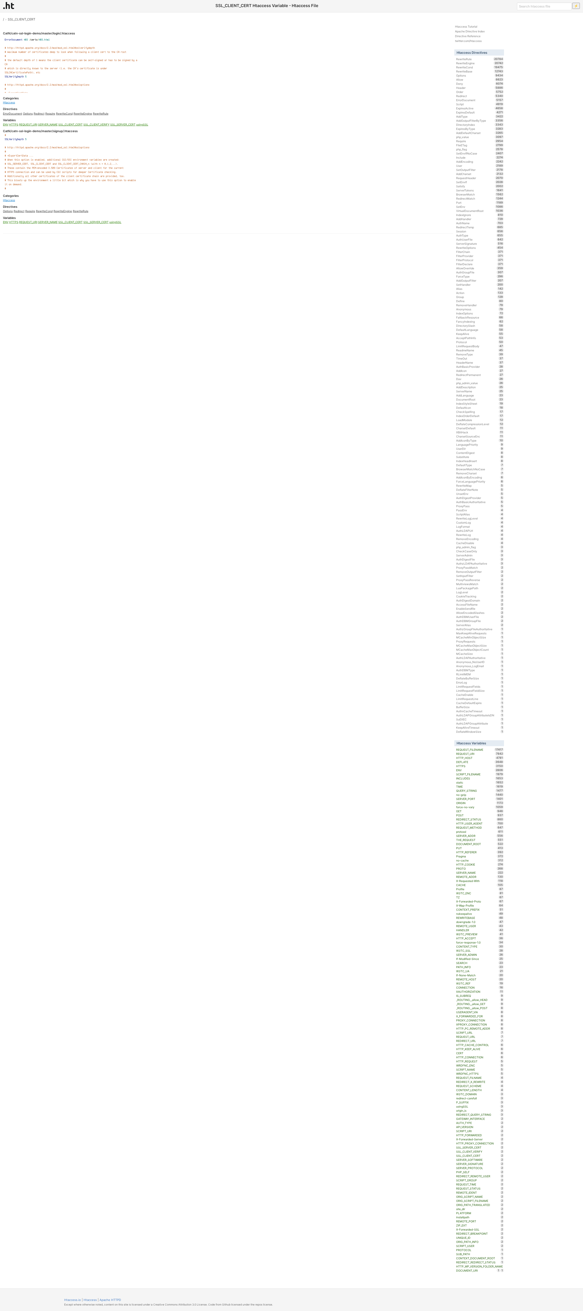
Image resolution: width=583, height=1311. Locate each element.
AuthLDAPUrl (479, 530)
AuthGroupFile (479, 272)
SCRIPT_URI (479, 1131)
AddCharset (479, 174)
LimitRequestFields (479, 686)
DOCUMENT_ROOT (479, 844)
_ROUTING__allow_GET (479, 1004)
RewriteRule (100, 113)
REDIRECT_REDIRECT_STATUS (479, 1262)
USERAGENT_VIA (479, 1012)
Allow (479, 79)
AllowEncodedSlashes (479, 612)
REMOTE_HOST (479, 979)
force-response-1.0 (479, 942)
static (479, 782)
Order (479, 92)
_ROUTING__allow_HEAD (479, 1000)
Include (479, 157)
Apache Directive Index (470, 31)
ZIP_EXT (479, 1225)
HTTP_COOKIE (479, 864)
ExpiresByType (479, 129)
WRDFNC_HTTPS (479, 1073)
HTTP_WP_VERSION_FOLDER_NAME (479, 1267)
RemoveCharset (479, 473)
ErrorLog (479, 682)
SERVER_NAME (48, 124)
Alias (479, 288)
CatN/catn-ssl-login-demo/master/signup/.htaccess (40, 131)
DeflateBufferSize (479, 678)
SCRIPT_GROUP (479, 1180)
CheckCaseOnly (479, 551)
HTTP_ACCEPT (479, 938)
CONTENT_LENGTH (479, 1090)
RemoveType (479, 354)
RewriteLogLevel (479, 518)
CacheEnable (479, 695)
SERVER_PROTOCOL (479, 1168)
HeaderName (479, 362)
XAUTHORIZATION (479, 991)
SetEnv (479, 206)
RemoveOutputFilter (479, 571)
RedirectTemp (479, 227)
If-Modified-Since (479, 959)
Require (50, 113)
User (479, 165)
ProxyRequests (479, 641)
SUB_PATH (479, 1254)
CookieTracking (479, 596)
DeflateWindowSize (479, 731)
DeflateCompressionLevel (479, 424)
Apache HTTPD (110, 1300)
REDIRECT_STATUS (479, 819)
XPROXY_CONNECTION (479, 1024)
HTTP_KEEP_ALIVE (479, 1049)
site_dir (479, 1209)
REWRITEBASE (479, 918)
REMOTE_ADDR (479, 877)
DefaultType (479, 465)
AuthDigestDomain (479, 600)
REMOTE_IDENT (479, 1192)
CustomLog (479, 522)
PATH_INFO (479, 967)
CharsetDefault (479, 428)
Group (479, 297)
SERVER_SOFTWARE (479, 1160)
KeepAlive (479, 334)
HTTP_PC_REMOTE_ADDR (479, 1028)
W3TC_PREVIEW (479, 934)
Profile (479, 889)
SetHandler (479, 284)
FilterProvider (479, 256)
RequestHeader (479, 178)
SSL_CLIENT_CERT (21, 19)
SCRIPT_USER (479, 1246)
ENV (5, 124)
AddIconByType (479, 440)
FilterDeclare (479, 264)
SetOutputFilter (479, 170)
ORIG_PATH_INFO (479, 1242)
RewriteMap (479, 485)
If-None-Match (479, 975)
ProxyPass (479, 506)
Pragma (479, 856)
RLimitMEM (479, 674)
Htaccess (9, 102)
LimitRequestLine (479, 699)
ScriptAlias (479, 514)
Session (479, 231)
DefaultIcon (479, 407)
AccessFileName (479, 604)
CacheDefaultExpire (479, 703)
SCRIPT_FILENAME (479, 774)
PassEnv (479, 510)
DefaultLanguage (479, 330)
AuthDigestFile (479, 559)
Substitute (479, 457)
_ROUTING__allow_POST (479, 1008)
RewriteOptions (479, 247)
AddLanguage (479, 395)
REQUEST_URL (479, 1037)
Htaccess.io (72, 1300)
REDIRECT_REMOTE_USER (479, 1176)
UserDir (479, 448)
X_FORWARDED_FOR (479, 1016)
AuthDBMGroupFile (479, 621)
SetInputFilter (479, 576)
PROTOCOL (479, 1250)
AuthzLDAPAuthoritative (479, 563)
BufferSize (479, 707)
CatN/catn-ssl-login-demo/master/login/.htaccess (39, 33)
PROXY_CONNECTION (479, 1020)
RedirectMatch (479, 198)
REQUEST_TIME (479, 1184)
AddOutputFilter (479, 280)
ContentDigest (479, 453)
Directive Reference (468, 36)
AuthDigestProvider (479, 498)
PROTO (479, 868)
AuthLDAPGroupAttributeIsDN (479, 715)
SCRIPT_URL (479, 1032)
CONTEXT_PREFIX (479, 909)
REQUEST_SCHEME (479, 1086)
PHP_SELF (479, 1172)
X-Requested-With (479, 881)
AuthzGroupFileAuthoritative (479, 629)
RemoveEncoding (479, 539)
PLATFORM (479, 1213)
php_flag (479, 149)
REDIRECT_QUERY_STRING (479, 1114)
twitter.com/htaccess (468, 41)
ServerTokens (479, 190)
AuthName (479, 223)
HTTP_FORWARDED (479, 1135)
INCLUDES (479, 778)
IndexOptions (479, 313)
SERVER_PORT (479, 799)
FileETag (479, 145)
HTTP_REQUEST (479, 1061)
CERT (479, 1053)
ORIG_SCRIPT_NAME (479, 1196)
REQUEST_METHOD (479, 827)
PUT (479, 848)
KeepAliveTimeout (479, 727)
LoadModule (479, 420)
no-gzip (479, 795)
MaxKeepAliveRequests (479, 633)
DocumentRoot (479, 399)
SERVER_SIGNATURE (479, 1164)
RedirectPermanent (479, 375)
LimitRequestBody (479, 346)
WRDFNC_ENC (479, 1065)
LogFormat (479, 526)
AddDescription (479, 387)
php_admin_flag (479, 547)
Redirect (39, 113)
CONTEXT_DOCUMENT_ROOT (479, 1258)
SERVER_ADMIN (479, 954)
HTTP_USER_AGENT (479, 823)
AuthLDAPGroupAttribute (479, 723)
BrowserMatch (479, 194)
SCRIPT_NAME (479, 1069)
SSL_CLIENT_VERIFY (96, 124)
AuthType (479, 235)
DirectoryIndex (479, 124)
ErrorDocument (12, 113)
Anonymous (479, 309)
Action (479, 293)
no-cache (479, 860)
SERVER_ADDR (479, 836)
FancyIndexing (479, 321)
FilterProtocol (479, 260)
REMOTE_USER (479, 926)
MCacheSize (479, 654)
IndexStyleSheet (479, 403)
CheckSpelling (479, 412)
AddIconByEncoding (479, 477)
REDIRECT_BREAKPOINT (479, 1233)
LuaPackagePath (479, 588)
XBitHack (479, 432)
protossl (479, 831)
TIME (479, 786)
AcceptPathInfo (479, 338)
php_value (479, 137)
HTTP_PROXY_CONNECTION (479, 1143)
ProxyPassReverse (479, 580)
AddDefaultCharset (479, 133)
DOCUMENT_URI (477, 1270)
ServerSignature (479, 243)
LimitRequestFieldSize (479, 690)
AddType (479, 116)
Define (479, 301)
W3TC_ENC (479, 893)
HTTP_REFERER (479, 852)
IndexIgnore (479, 215)
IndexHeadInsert (479, 461)
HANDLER (479, 930)
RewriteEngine (83, 113)
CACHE (479, 885)
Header (479, 88)
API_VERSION (479, 1127)
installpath (479, 1217)
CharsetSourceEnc (479, 436)
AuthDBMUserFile (479, 617)
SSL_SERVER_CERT (123, 124)
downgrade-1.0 (479, 922)
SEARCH (479, 963)
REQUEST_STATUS (479, 1188)
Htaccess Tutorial (466, 26)
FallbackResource (479, 317)
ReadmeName (479, 350)
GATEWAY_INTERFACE (479, 1119)
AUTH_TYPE (479, 1123)
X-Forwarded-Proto (479, 901)
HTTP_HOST (479, 758)
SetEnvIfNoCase (479, 153)
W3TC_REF (479, 983)
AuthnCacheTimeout (479, 711)
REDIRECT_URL (479, 1041)
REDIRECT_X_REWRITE (479, 1082)
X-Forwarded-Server (479, 1139)
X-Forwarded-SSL (479, 1229)
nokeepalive (479, 913)
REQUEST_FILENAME (479, 749)
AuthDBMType (479, 670)
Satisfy (479, 186)
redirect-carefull (479, 1098)
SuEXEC (479, 719)
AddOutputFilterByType (479, 120)
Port (479, 202)
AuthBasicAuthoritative (479, 502)
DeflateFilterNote (479, 489)
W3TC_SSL (479, 950)
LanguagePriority (479, 444)
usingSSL (142, 124)
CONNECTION (479, 987)
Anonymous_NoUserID (479, 662)
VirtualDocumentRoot (479, 211)
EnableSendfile (479, 608)
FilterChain (479, 252)
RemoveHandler (479, 305)
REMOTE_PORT (479, 1221)
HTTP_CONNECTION (479, 1057)
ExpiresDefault (479, 112)
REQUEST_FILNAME (479, 1078)
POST (479, 815)
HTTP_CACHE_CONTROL (479, 1045)
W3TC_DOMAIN (479, 1094)
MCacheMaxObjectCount (479, 649)
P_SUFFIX (479, 1102)
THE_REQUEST (479, 840)
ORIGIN (479, 803)
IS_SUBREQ (479, 995)
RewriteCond (64, 113)
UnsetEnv (479, 494)
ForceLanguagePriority (479, 481)
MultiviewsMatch (479, 584)
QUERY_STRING (479, 790)
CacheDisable (479, 543)
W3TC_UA (479, 971)
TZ (479, 897)
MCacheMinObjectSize (479, 637)
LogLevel (479, 592)
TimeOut (479, 358)
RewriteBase (479, 71)
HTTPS (13, 124)
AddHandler (479, 219)
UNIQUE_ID (479, 1237)
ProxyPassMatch (479, 567)
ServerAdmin (479, 555)
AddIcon (479, 371)
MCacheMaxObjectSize (479, 645)
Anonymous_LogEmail (479, 666)
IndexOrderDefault (479, 416)
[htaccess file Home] (8, 5)
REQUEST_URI (28, 124)
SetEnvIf (479, 182)
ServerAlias (479, 625)
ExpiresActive (479, 108)
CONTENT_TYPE (479, 946)
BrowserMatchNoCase (479, 469)
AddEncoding (479, 161)
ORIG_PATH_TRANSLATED (479, 1205)
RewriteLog (479, 535)
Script (479, 104)
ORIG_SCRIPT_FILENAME (479, 1201)
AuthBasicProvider (479, 366)
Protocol (479, 342)
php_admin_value (479, 383)
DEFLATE (479, 762)
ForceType (479, 276)
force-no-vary (479, 807)
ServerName (479, 391)
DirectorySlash (479, 325)
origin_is (479, 1110)
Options (28, 113)
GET (479, 811)
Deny (479, 83)
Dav (479, 379)
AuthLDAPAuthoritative (479, 658)
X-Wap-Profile (479, 905)
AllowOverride (479, 268)
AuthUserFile (479, 239)
